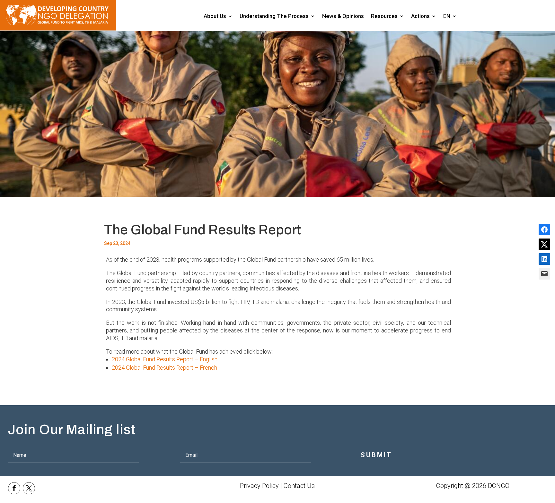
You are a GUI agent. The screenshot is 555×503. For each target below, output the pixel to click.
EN (446, 16)
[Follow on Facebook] (14, 488)
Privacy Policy (259, 486)
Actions (420, 16)
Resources (384, 16)
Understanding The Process (274, 16)
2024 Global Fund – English (164, 359)
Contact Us (299, 486)
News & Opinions (343, 16)
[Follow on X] (29, 488)
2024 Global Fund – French (164, 367)
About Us (215, 16)
